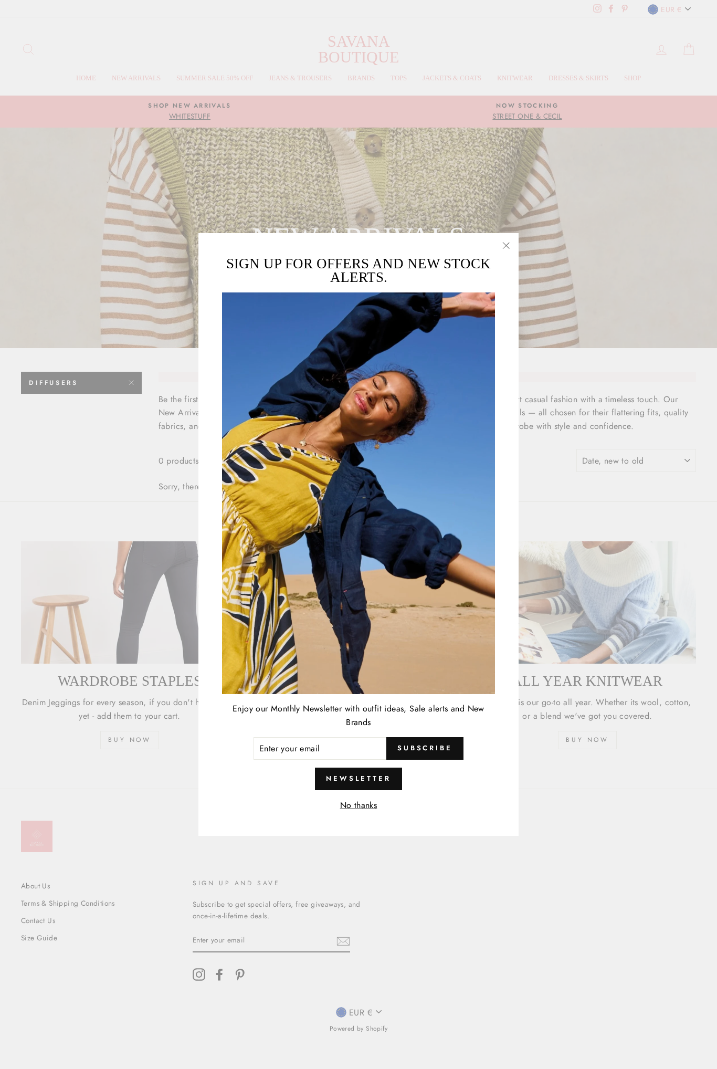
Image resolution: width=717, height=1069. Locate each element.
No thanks (358, 805)
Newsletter (358, 778)
